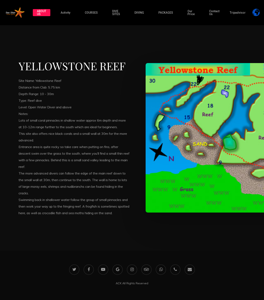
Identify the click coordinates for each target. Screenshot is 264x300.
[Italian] (250, 19)
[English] (250, 6)
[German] (250, 12)
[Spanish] (250, 22)
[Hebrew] (250, 16)
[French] (250, 9)
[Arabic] (250, 2)
